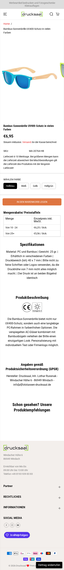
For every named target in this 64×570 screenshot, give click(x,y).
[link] (32, 447)
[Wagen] (57, 14)
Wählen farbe (12, 179)
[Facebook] (6, 525)
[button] (5, 14)
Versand (26, 142)
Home (6, 23)
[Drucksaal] (32, 14)
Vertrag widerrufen (49, 565)
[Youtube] (18, 525)
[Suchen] (51, 14)
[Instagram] (12, 525)
